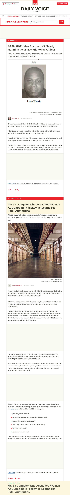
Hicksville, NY (14, 198)
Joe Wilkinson (16, 285)
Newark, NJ (13, 40)
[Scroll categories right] (68, 16)
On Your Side (40, 16)
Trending (65, 16)
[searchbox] (12, 4)
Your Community (27, 16)
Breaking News (13, 16)
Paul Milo (14, 118)
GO (61, 22)
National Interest (53, 16)
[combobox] (10, 3)
